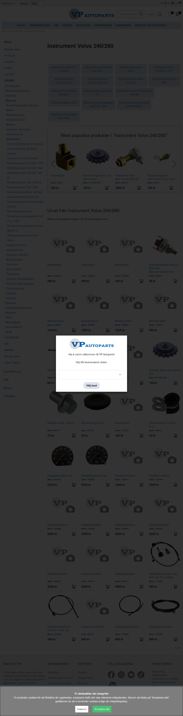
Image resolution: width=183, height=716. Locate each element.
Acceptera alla (102, 709)
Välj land (91, 385)
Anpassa (81, 709)
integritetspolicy (118, 701)
